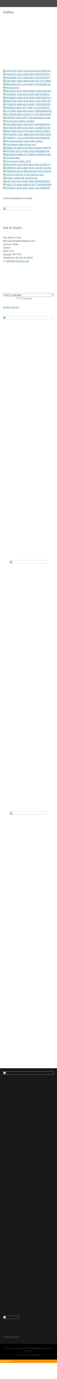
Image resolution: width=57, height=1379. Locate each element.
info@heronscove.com (17, 260)
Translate (27, 298)
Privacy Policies (11, 307)
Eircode (7, 254)
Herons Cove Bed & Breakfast (32, 1348)
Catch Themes (34, 1355)
